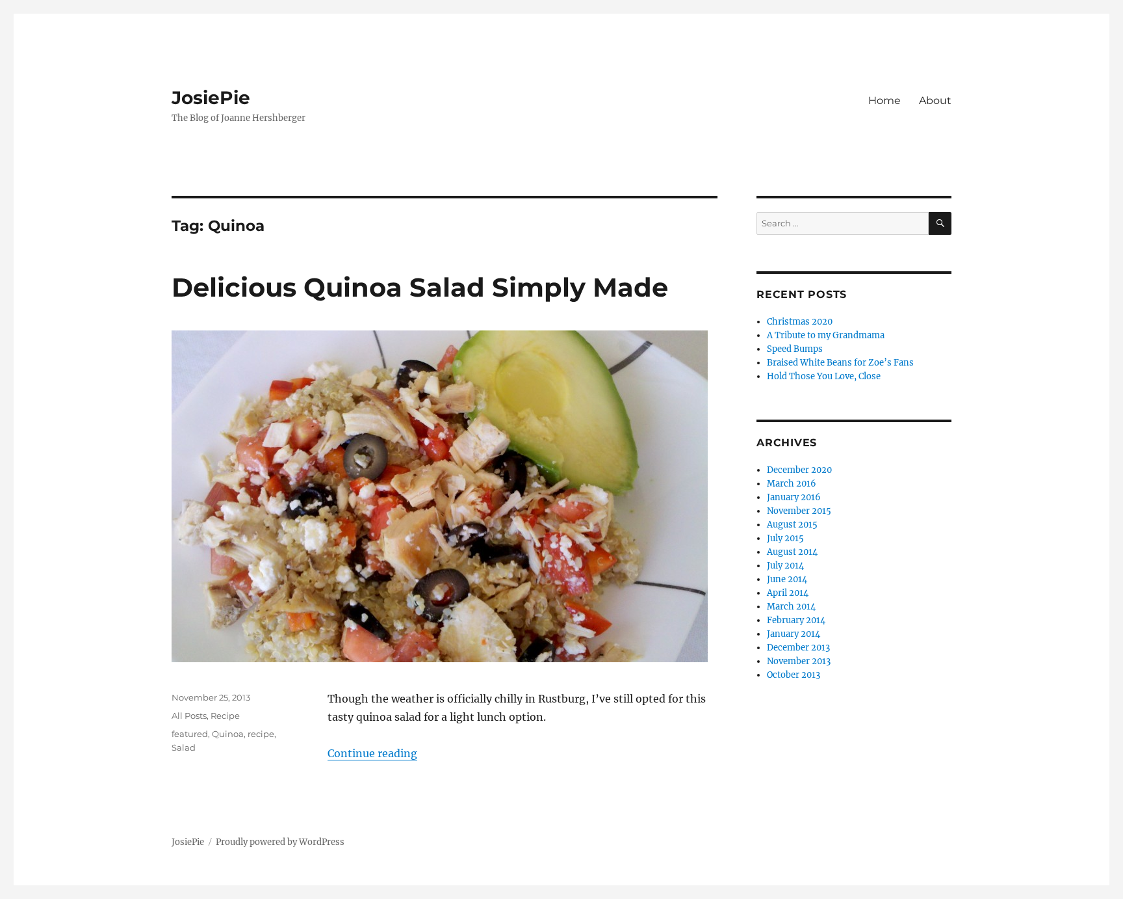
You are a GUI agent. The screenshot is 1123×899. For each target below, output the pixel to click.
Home (884, 100)
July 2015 (785, 538)
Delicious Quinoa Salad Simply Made (420, 287)
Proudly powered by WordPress (280, 842)
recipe (261, 734)
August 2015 (792, 524)
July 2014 (785, 565)
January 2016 (794, 497)
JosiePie (211, 98)
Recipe (225, 715)
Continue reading (372, 753)
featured (190, 734)
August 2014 (792, 551)
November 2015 (799, 511)
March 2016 (791, 483)
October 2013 (793, 674)
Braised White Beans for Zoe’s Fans (840, 362)
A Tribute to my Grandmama (825, 335)
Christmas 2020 (800, 321)
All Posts (189, 715)
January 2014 (793, 633)
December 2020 (799, 470)
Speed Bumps (795, 349)
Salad (184, 747)
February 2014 (796, 620)
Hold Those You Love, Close (824, 376)
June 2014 (787, 579)
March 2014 (791, 606)
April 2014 (787, 592)
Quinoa (228, 734)
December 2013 (798, 647)
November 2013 (799, 661)
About (935, 100)
